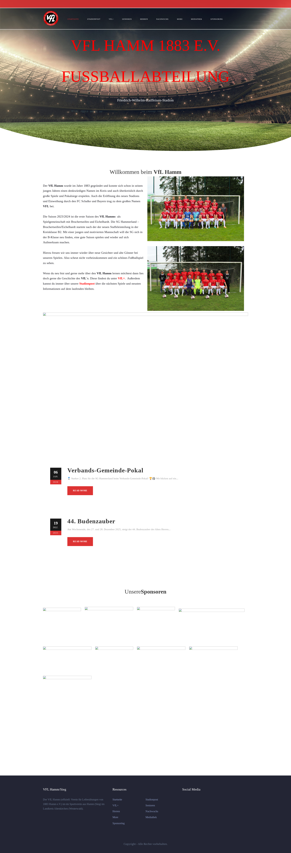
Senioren (127, 19)
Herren (144, 19)
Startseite (73, 19)
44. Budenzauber (91, 521)
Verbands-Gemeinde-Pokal (105, 470)
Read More (80, 490)
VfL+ (111, 19)
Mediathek (196, 19)
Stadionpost (93, 19)
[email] (247, 3)
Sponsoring (217, 19)
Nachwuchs (162, 19)
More (180, 19)
